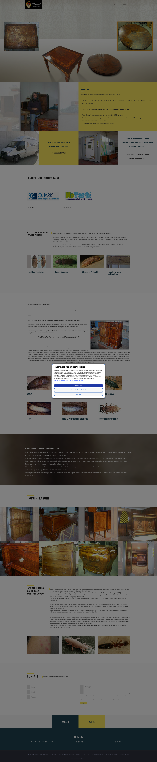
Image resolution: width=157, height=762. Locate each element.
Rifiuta (78, 394)
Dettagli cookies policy (61, 380)
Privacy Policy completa (76, 380)
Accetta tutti (78, 385)
